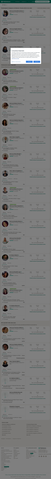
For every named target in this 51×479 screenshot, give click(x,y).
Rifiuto (29, 61)
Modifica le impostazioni (16, 61)
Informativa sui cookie (15, 58)
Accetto (36, 61)
